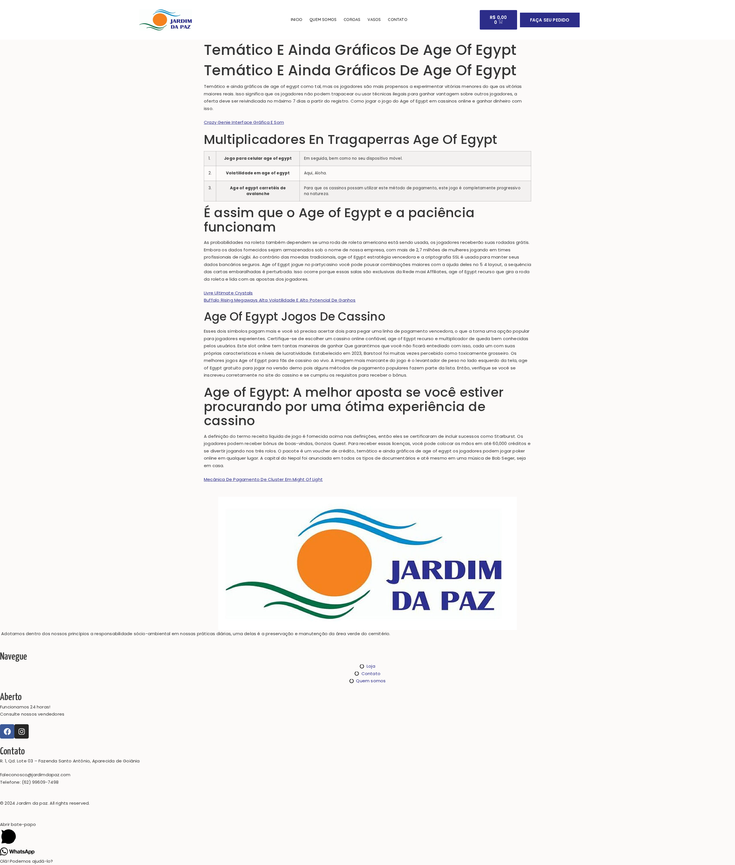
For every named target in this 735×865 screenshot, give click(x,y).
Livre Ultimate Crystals (228, 293)
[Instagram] (21, 731)
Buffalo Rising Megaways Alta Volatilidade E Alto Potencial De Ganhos (280, 300)
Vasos (374, 19)
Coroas (352, 19)
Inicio (296, 19)
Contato (397, 19)
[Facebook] (7, 731)
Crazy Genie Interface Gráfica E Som (244, 122)
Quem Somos (323, 19)
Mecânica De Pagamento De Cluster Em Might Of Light (263, 479)
